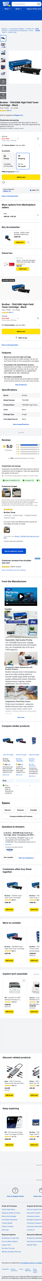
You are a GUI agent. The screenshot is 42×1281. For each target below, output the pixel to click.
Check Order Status (8, 1209)
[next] (38, 526)
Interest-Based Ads (28, 1269)
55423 (17, 172)
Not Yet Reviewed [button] (32, 765)
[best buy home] (6, 4)
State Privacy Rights (35, 1270)
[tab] (7, 810)
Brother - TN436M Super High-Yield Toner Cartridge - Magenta (20, 760)
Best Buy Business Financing (11, 1252)
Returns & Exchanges (9, 1216)
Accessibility (5, 1269)
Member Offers (32, 1245)
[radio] (8, 161)
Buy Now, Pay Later (8, 1248)
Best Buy (5, 29)
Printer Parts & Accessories (18, 30)
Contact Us (30, 1230)
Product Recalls (7, 1223)
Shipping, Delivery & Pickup (11, 1213)
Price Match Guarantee (9, 1220)
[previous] (3, 526)
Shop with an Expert (33, 1213)
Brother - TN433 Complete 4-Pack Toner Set (34, 760)
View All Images (8, 755)
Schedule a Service (33, 1216)
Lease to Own (6, 1245)
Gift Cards (5, 1230)
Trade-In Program (8, 1226)
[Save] (3, 182)
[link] (14, 551)
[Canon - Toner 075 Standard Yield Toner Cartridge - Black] (9, 264)
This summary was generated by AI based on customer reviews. (21, 476)
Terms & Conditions (14, 1269)
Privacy (21, 1269)
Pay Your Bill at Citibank (10, 1241)
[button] (8, 9)
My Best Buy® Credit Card (10, 1238)
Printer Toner (12, 32)
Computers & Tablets (17, 29)
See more (21, 717)
